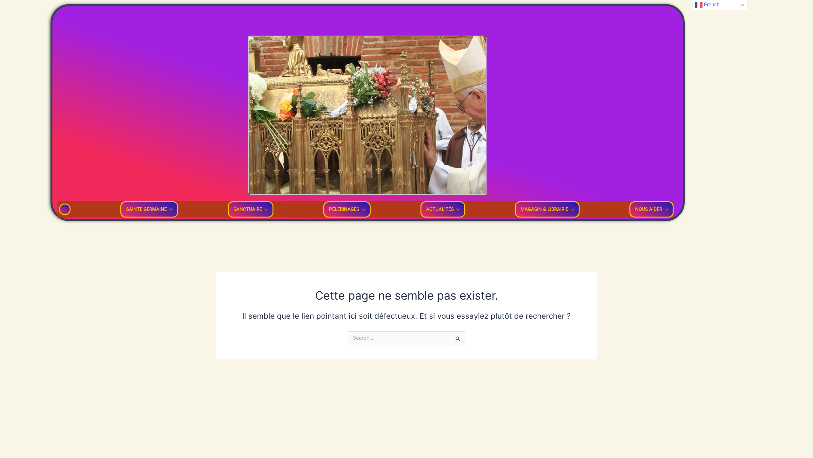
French (711, 4)
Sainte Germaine (146, 209)
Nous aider (648, 209)
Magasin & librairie (544, 209)
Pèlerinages (344, 209)
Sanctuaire (247, 209)
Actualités (440, 209)
